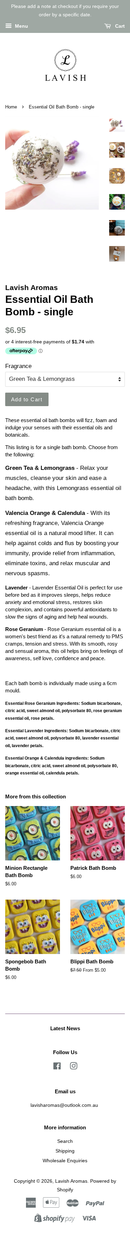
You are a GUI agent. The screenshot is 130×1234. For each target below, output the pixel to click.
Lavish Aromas (71, 1181)
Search (65, 1141)
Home (11, 107)
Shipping (65, 1151)
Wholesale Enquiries (65, 1160)
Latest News (65, 1028)
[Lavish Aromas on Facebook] (57, 1067)
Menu (21, 26)
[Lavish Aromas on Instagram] (73, 1067)
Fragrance (18, 366)
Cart (119, 26)
